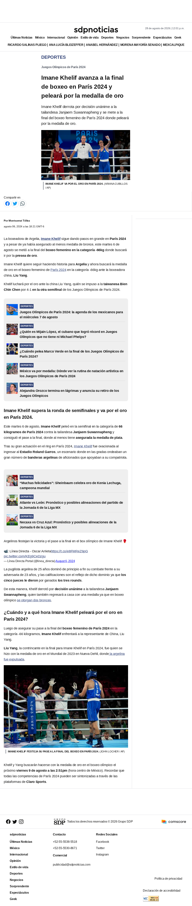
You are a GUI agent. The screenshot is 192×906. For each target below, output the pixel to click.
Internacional (56, 37)
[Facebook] (7, 203)
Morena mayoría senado (140, 44)
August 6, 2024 (65, 561)
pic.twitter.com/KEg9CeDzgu (25, 556)
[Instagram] (21, 821)
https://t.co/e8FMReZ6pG (69, 551)
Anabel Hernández (102, 44)
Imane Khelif (83, 446)
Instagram (102, 854)
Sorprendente (141, 37)
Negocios (122, 37)
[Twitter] (15, 203)
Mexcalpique (173, 44)
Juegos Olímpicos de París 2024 (63, 67)
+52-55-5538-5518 (65, 841)
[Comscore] (174, 821)
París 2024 (58, 270)
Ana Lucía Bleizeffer (66, 44)
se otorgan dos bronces (34, 600)
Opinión (72, 37)
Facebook (102, 841)
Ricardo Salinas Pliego (27, 44)
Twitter (100, 848)
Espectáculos (162, 37)
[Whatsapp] (22, 203)
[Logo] (96, 30)
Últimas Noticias (21, 37)
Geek (177, 37)
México (40, 37)
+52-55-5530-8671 (65, 848)
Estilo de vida (89, 37)
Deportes (107, 37)
